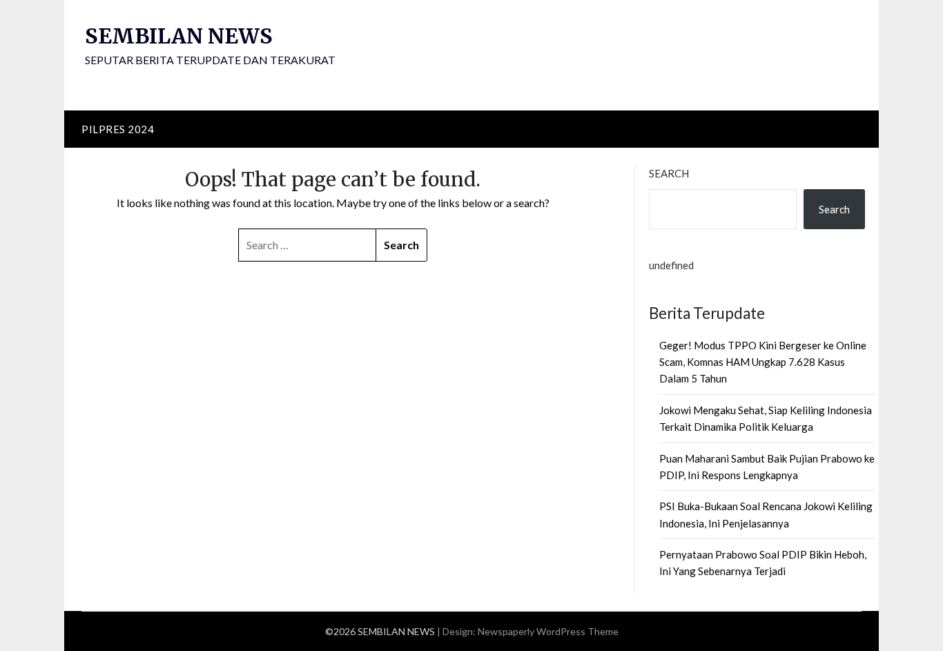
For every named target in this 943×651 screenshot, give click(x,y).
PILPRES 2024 (117, 129)
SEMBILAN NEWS (179, 36)
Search (669, 173)
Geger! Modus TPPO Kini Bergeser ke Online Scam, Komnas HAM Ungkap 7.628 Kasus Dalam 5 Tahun (762, 362)
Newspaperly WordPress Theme (548, 631)
